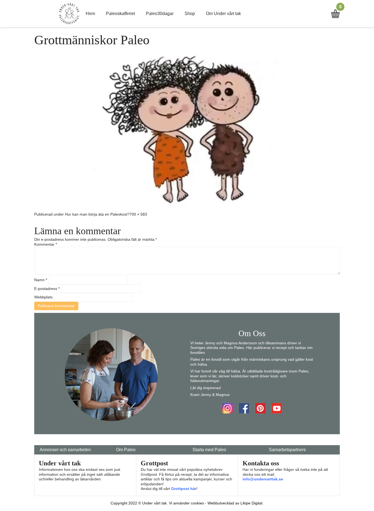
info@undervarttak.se (263, 479)
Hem (90, 13)
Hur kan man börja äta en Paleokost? (97, 214)
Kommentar (45, 244)
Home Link (69, 14)
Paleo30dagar (160, 13)
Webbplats (43, 297)
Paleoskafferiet (120, 13)
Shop (190, 13)
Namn (40, 280)
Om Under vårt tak (223, 13)
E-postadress (47, 288)
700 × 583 (138, 214)
